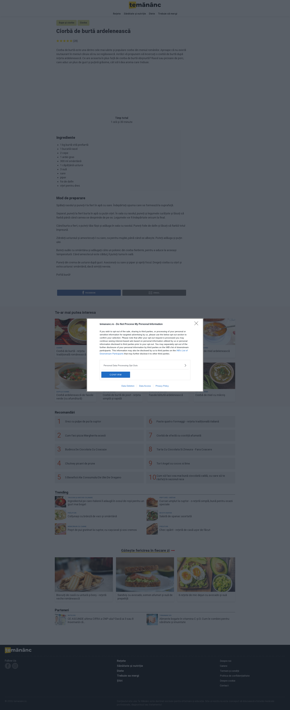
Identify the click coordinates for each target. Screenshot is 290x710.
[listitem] (145, 365)
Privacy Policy (162, 386)
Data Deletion (127, 386)
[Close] (197, 324)
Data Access (145, 386)
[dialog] (145, 355)
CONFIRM (116, 374)
